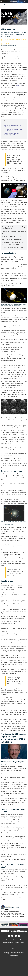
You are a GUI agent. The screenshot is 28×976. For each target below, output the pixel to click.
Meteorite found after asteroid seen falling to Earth (12, 134)
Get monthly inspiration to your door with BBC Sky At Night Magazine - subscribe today (13, 40)
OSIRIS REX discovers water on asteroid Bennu (12, 126)
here (5, 898)
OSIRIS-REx (19, 85)
